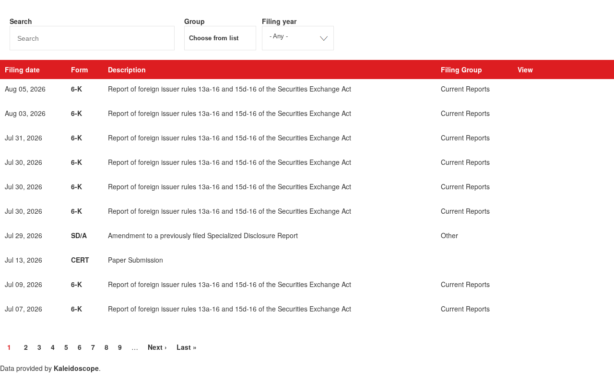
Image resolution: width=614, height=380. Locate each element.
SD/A (79, 235)
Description (127, 69)
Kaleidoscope (76, 368)
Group (194, 21)
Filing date (22, 69)
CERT (80, 260)
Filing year (279, 21)
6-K (76, 88)
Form (79, 69)
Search (21, 21)
